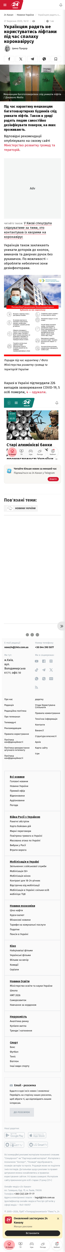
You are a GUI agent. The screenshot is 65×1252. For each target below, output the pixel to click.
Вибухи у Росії (18, 845)
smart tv (14, 1145)
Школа (14, 990)
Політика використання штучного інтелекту (16, 749)
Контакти (40, 725)
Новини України (25, 15)
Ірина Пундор (19, 48)
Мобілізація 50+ (19, 871)
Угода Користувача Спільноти (45, 706)
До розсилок (22, 1112)
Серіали (14, 969)
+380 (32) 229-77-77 (24, 1194)
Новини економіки (22, 905)
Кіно (13, 946)
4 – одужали (36, 392)
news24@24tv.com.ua (16, 647)
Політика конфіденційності (13, 741)
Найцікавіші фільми (21, 950)
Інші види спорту (19, 1066)
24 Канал (9, 15)
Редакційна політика (15, 711)
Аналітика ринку (19, 1021)
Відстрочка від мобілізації (25, 885)
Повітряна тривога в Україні (26, 835)
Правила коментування (47, 713)
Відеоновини (17, 795)
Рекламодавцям (12, 728)
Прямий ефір (17, 791)
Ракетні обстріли (19, 821)
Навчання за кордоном (23, 1004)
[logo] (15, 4)
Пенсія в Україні (19, 934)
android (14, 1135)
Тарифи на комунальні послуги (28, 924)
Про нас (8, 699)
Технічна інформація (46, 719)
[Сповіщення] (61, 5)
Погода (14, 805)
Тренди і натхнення (21, 1030)
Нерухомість (18, 1016)
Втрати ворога (18, 850)
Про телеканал (12, 717)
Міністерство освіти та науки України (31, 985)
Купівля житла (18, 1025)
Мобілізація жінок (20, 875)
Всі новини (17, 776)
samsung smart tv (38, 1145)
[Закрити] (58, 1218)
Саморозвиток (18, 1000)
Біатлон (14, 1061)
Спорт (14, 1042)
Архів (38, 742)
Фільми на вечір (19, 960)
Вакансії (39, 730)
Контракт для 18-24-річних (25, 880)
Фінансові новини (20, 920)
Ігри (37, 754)
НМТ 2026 (15, 995)
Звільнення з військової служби (28, 866)
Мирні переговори (20, 831)
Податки (14, 929)
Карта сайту (41, 748)
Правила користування (16, 734)
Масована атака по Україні (25, 840)
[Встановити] (32, 1226)
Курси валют (17, 915)
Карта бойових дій (20, 826)
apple (38, 1135)
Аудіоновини (17, 800)
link (36, 661)
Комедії (14, 964)
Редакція (9, 705)
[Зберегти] (56, 59)
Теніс (13, 1056)
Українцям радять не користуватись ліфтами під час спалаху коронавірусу (49, 15)
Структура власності (46, 736)
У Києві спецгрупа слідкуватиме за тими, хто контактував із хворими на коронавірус (28, 230)
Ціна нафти (16, 910)
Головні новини (19, 781)
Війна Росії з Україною (25, 817)
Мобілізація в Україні (24, 862)
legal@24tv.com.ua (44, 1197)
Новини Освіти (19, 981)
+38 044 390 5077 (44, 647)
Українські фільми (20, 955)
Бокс (12, 1047)
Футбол (14, 1051)
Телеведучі (10, 722)
